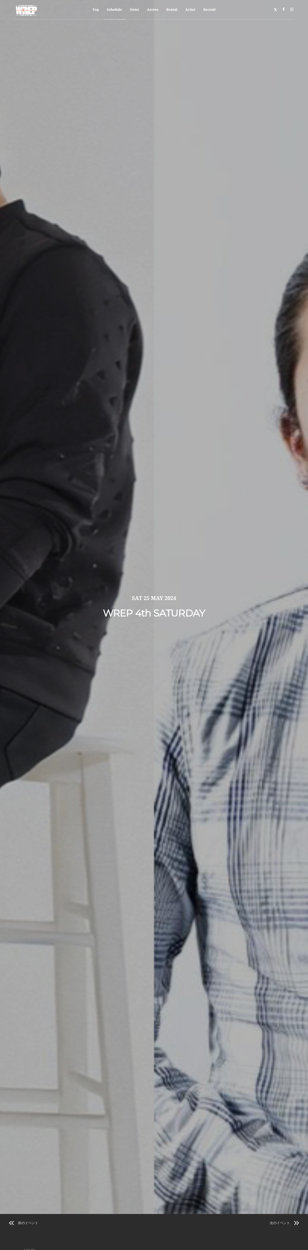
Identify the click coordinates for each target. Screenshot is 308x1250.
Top (95, 9)
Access (152, 9)
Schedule (114, 9)
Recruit (209, 9)
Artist (190, 9)
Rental (171, 9)
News (134, 9)
